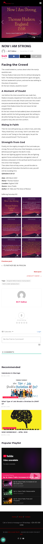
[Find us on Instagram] (20, 538)
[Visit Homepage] (8, 3)
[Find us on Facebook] (18, 538)
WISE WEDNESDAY (9, 428)
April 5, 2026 (6, 435)
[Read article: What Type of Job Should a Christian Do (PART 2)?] (21, 389)
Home (14, 517)
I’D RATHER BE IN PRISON (15, 266)
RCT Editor (12, 51)
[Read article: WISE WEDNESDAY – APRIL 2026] (21, 420)
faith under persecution (11, 284)
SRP (21, 534)
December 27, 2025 (26, 51)
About (20, 517)
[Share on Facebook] (13, 56)
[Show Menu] (40, 3)
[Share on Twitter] (25, 56)
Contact (27, 517)
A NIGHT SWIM (33, 276)
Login (39, 332)
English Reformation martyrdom (18, 281)
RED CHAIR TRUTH (14, 532)
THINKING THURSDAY (10, 397)
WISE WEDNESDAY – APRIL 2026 (14, 432)
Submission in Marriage (11, 373)
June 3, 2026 (6, 376)
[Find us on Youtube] (23, 538)
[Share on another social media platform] (36, 56)
